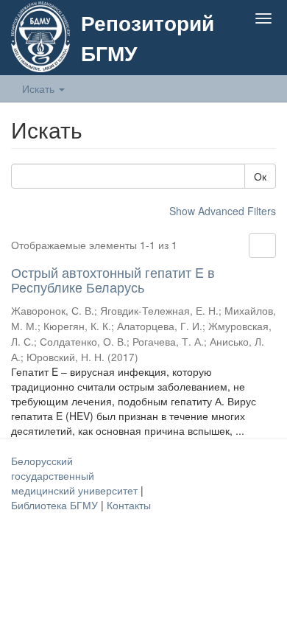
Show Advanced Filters (222, 210)
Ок (260, 176)
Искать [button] (39, 88)
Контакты (129, 504)
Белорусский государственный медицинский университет (76, 475)
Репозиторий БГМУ (147, 37)
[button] (234, 53)
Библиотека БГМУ (56, 504)
